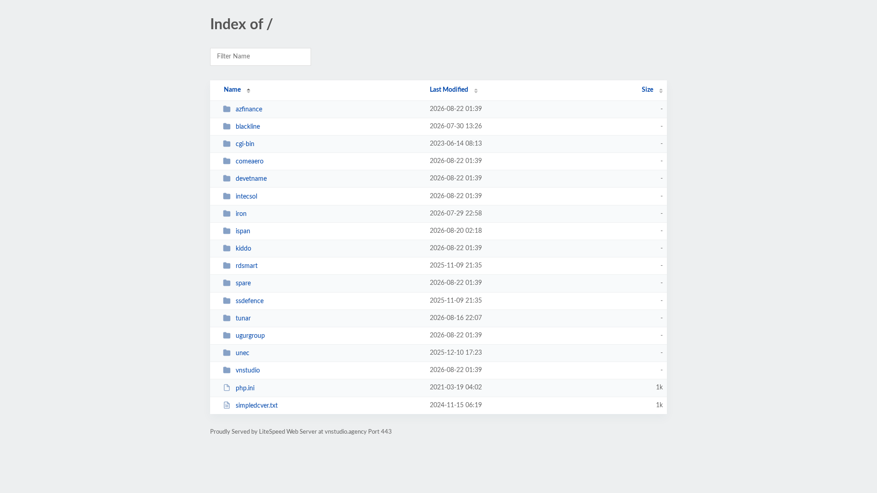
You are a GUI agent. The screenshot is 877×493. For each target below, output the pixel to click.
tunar (243, 318)
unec (242, 353)
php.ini (245, 388)
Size (647, 90)
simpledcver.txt (257, 406)
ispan (243, 231)
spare (243, 283)
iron (241, 214)
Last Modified (449, 90)
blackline (248, 127)
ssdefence (250, 301)
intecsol (246, 197)
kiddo (243, 249)
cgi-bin (245, 144)
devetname (251, 179)
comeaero (250, 161)
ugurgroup (250, 336)
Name (232, 90)
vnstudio (248, 370)
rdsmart (247, 266)
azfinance (249, 109)
